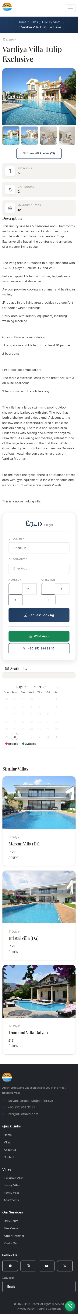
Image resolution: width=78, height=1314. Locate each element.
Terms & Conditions (49, 1308)
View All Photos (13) (41, 153)
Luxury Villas (51, 22)
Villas (34, 22)
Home (22, 22)
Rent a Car (10, 1243)
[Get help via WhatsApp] (70, 1306)
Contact (9, 1157)
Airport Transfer (14, 1236)
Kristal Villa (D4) (23, 938)
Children (48, 579)
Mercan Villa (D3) (24, 844)
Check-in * (16, 538)
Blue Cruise (11, 1228)
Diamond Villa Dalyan (28, 1032)
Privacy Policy (26, 1308)
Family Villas (12, 1192)
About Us (10, 1150)
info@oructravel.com (23, 1114)
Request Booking (41, 615)
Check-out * (18, 559)
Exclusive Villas (13, 1178)
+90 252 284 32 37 (41, 648)
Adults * (15, 579)
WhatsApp (41, 636)
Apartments (11, 1200)
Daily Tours (11, 1221)
